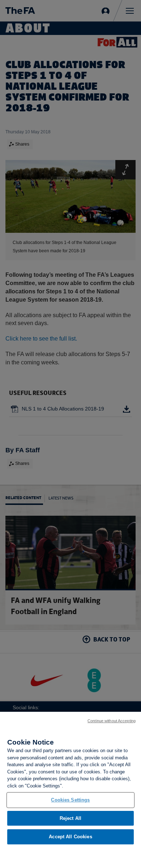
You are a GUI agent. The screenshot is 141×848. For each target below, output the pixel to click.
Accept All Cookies (70, 836)
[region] (70, 780)
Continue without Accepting (111, 721)
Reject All (70, 818)
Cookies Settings (70, 800)
